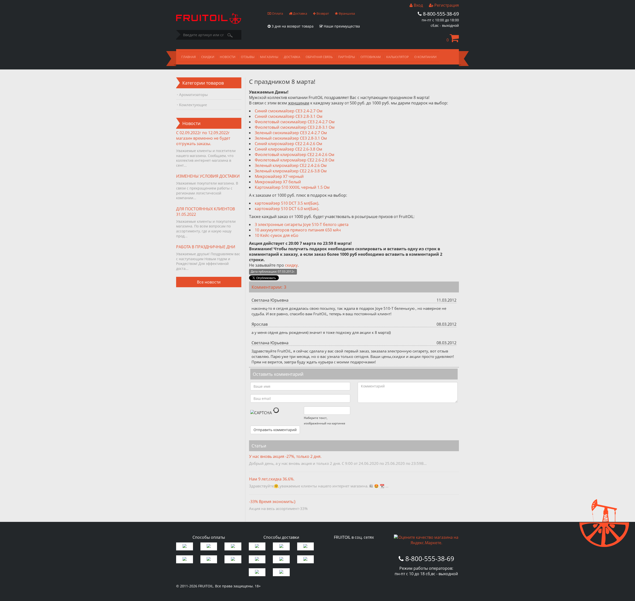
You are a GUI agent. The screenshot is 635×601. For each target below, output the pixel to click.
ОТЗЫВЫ (247, 57)
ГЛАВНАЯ (188, 57)
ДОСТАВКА (292, 57)
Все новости (209, 282)
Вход (418, 5)
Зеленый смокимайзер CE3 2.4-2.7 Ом (291, 132)
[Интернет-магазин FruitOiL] (208, 22)
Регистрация (446, 5)
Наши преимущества (341, 26)
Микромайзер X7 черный (279, 176)
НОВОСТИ (227, 57)
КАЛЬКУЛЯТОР (397, 57)
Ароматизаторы (193, 94)
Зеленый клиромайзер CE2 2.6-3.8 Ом (291, 171)
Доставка (299, 13)
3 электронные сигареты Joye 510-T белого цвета (302, 224)
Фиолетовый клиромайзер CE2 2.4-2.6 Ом (294, 154)
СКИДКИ (207, 57)
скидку (291, 265)
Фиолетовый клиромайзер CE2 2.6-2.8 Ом (294, 160)
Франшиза (346, 13)
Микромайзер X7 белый (278, 182)
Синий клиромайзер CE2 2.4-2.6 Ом (288, 143)
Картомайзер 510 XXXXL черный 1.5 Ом (292, 187)
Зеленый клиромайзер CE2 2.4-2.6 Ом (291, 165)
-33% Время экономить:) (272, 501)
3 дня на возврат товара (292, 26)
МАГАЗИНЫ (269, 57)
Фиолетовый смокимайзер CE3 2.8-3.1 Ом (295, 127)
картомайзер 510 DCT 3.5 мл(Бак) (286, 203)
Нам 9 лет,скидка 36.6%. (271, 479)
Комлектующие (193, 104)
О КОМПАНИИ (425, 57)
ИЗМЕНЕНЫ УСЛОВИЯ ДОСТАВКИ (208, 176)
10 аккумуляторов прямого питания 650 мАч (298, 230)
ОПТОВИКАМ (370, 57)
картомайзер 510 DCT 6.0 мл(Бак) (286, 208)
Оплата (277, 13)
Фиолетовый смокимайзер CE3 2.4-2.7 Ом (295, 122)
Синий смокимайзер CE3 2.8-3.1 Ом (288, 116)
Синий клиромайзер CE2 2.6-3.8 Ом (288, 149)
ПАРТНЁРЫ (346, 57)
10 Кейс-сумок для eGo (276, 235)
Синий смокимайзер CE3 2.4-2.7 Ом (288, 111)
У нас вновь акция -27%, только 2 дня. (285, 456)
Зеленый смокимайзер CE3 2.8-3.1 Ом (291, 138)
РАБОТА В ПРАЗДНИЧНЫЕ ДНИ (205, 247)
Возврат (322, 13)
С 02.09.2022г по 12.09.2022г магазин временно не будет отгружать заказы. (203, 138)
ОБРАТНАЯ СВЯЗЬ (319, 57)
